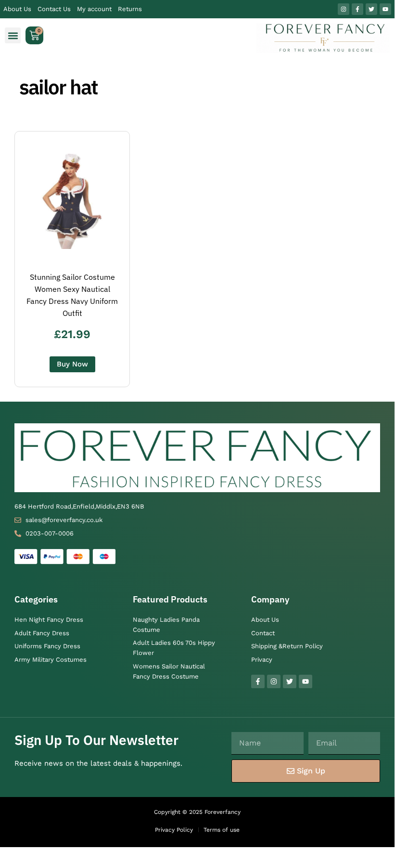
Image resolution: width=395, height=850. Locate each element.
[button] (13, 35)
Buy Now (72, 364)
